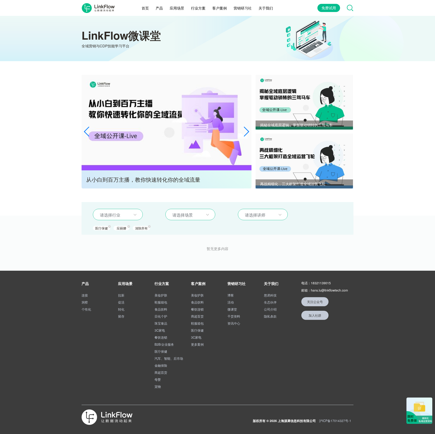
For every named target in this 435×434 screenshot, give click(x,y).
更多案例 (197, 344)
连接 (85, 295)
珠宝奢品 (161, 323)
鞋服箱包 (161, 302)
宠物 (158, 386)
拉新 (121, 295)
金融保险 (161, 365)
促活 (121, 302)
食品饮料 (161, 309)
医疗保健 (101, 228)
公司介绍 (270, 309)
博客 (230, 295)
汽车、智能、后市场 (169, 358)
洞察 (85, 302)
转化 (121, 309)
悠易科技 (270, 295)
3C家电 (160, 330)
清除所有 (141, 228)
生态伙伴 (270, 302)
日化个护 (161, 316)
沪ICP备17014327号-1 (335, 420)
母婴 (158, 379)
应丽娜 (121, 228)
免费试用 (328, 7)
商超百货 (161, 372)
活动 (230, 302)
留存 (121, 316)
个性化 (86, 309)
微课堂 (232, 309)
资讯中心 (233, 323)
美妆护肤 (161, 295)
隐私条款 (270, 316)
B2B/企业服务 (164, 344)
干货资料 (233, 316)
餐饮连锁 (161, 337)
